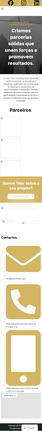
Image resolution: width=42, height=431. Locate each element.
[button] (36, 11)
